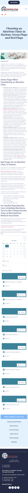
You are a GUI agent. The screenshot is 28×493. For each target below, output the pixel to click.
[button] (25, 8)
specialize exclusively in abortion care (11, 109)
